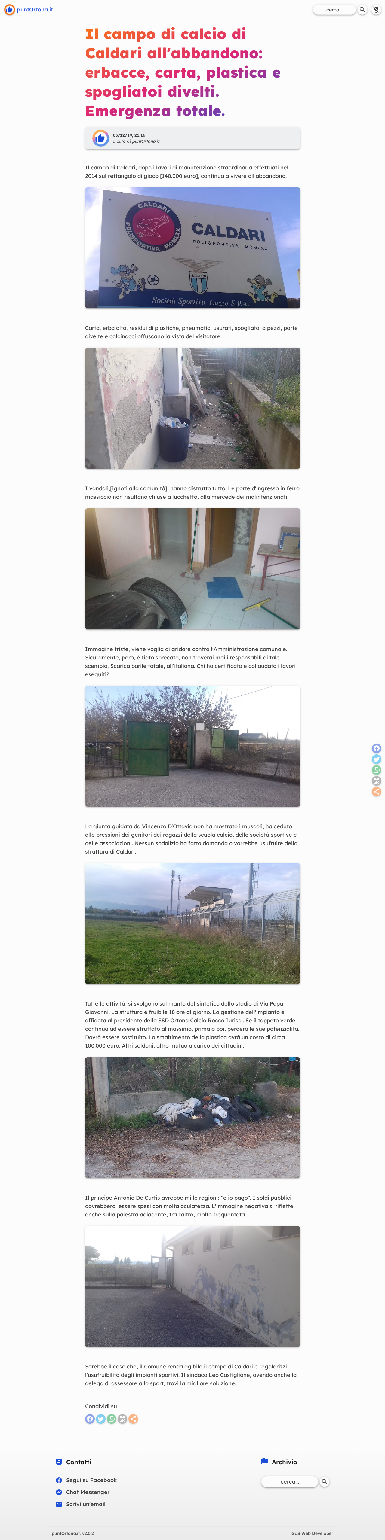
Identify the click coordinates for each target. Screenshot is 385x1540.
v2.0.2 (73, 1533)
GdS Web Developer (312, 1533)
